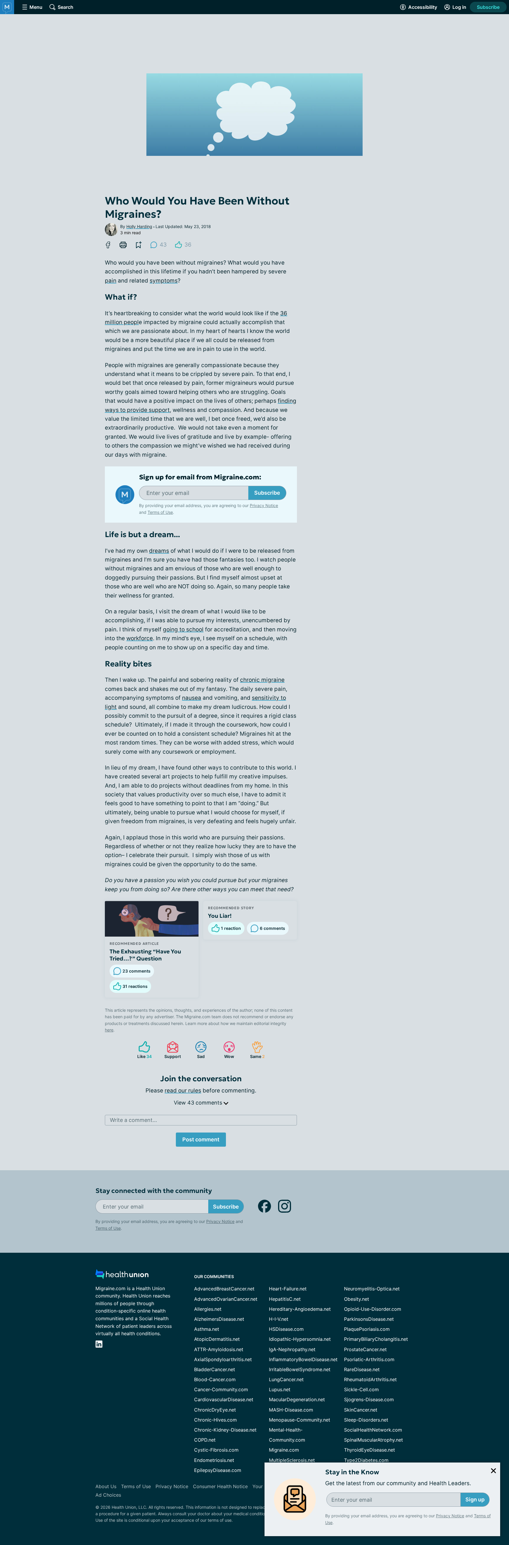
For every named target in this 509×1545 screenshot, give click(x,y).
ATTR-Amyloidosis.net (218, 1349)
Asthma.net (206, 1329)
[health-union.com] (121, 1275)
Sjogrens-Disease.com (369, 1399)
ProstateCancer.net (365, 1349)
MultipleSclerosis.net (292, 1460)
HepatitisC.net (285, 1299)
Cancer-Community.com (221, 1389)
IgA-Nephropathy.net (292, 1349)
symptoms (164, 280)
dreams (159, 550)
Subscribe (488, 7)
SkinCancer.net (360, 1410)
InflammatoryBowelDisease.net (303, 1359)
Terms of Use (160, 512)
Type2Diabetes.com (366, 1460)
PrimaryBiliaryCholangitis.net (376, 1339)
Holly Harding (139, 226)
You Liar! (220, 915)
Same (255, 1050)
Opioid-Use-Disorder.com (372, 1309)
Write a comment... (133, 1120)
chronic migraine (262, 679)
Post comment (200, 1139)
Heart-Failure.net (288, 1289)
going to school (183, 629)
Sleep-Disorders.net (366, 1420)
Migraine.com (284, 1450)
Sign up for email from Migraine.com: (200, 477)
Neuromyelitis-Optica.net (372, 1289)
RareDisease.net (362, 1369)
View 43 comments (199, 1103)
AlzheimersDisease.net (219, 1319)
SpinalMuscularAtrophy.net (373, 1440)
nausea (191, 697)
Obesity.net (356, 1299)
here (109, 1029)
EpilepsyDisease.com (217, 1470)
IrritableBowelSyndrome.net (299, 1369)
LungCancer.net (286, 1379)
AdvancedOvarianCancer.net (225, 1299)
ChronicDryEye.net (215, 1410)
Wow (225, 1050)
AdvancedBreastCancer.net (224, 1289)
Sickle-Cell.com (361, 1389)
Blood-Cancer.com (215, 1379)
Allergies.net (208, 1309)
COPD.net (205, 1440)
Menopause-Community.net (299, 1420)
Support (171, 1050)
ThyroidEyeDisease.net (369, 1450)
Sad (197, 1050)
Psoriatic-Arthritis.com (369, 1359)
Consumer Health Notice (220, 1486)
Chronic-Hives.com (215, 1420)
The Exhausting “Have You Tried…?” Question (145, 955)
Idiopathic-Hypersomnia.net (300, 1339)
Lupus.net (279, 1389)
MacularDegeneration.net (297, 1399)
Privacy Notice (450, 1515)
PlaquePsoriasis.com (367, 1329)
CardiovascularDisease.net (223, 1399)
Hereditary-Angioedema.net (300, 1309)
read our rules (183, 1090)
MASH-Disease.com (291, 1410)
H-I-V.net (278, 1319)
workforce (139, 638)
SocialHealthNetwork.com (373, 1430)
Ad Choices (108, 1495)
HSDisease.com (286, 1329)
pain (110, 280)
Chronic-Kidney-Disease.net (225, 1430)
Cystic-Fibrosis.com (216, 1450)
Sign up (475, 1499)
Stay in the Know (352, 1472)
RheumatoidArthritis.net (370, 1379)
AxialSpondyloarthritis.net (223, 1359)
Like (142, 1050)
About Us (105, 1486)
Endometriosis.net (214, 1460)
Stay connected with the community (153, 1191)
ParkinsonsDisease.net (369, 1319)
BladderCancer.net (214, 1369)
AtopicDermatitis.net (217, 1339)
